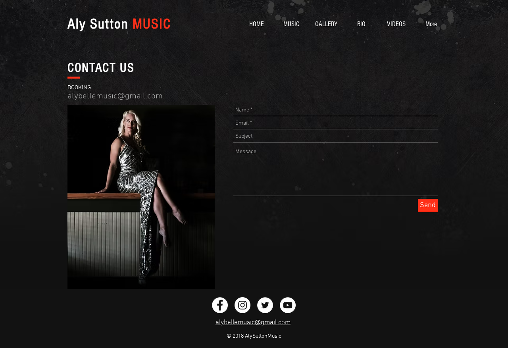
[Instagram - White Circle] (242, 305)
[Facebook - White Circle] (220, 305)
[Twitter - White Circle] (265, 305)
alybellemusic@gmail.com (115, 96)
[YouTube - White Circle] (288, 305)
